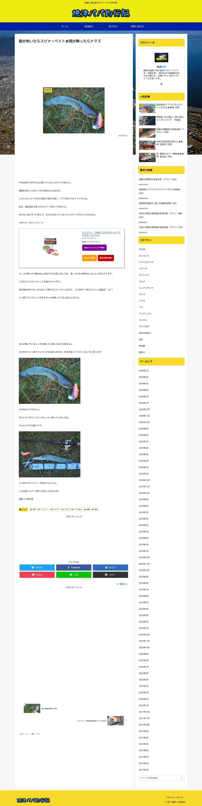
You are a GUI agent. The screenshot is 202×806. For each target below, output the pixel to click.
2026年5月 (144, 384)
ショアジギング (146, 288)
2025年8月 (144, 435)
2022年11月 (144, 641)
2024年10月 (144, 493)
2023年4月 (144, 609)
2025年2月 (144, 467)
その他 (142, 249)
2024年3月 (144, 538)
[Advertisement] (74, 65)
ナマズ (24, 509)
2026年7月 (144, 371)
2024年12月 (144, 480)
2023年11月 (144, 564)
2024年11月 (144, 487)
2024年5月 (144, 525)
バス (141, 307)
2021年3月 (144, 770)
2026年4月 (144, 390)
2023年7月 (144, 590)
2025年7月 (144, 442)
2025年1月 (144, 474)
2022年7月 (144, 667)
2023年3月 (144, 615)
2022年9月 (144, 654)
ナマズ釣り (77, 509)
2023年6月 (144, 596)
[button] (181, 777)
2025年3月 (144, 461)
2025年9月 (144, 429)
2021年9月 (144, 731)
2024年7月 (144, 512)
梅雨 (88, 509)
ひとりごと (144, 256)
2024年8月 (144, 506)
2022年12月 (144, 635)
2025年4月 (144, 454)
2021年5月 (144, 757)
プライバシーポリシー (175, 797)
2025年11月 (144, 416)
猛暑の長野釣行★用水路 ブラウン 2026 (157, 179)
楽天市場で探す (106, 258)
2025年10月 (144, 422)
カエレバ (93, 238)
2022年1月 (144, 705)
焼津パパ (161, 66)
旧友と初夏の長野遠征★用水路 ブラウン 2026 (161, 227)
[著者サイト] (161, 83)
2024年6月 (144, 519)
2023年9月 (144, 577)
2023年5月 (144, 602)
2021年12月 (144, 712)
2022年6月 (144, 673)
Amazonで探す (89, 258)
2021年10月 (144, 725)
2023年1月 (144, 628)
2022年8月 (144, 660)
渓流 (141, 339)
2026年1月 (144, 403)
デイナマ (56, 509)
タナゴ (142, 294)
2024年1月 (144, 551)
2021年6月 (144, 750)
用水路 (142, 346)
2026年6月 (144, 377)
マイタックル (145, 314)
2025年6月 (144, 448)
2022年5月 (144, 680)
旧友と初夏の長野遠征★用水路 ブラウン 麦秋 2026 (160, 215)
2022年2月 (144, 699)
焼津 (96, 509)
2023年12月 (144, 557)
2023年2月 (144, 622)
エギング (143, 269)
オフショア (144, 275)
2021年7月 (144, 744)
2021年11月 (144, 718)
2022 (34, 509)
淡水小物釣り (145, 333)
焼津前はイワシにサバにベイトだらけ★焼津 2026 (159, 191)
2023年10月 (144, 570)
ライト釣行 (144, 326)
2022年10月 (144, 647)
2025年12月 (144, 409)
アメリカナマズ (146, 262)
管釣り (142, 352)
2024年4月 (144, 532)
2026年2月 (144, 396)
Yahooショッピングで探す (94, 248)
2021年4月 (144, 763)
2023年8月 (144, 583)
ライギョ (143, 320)
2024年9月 (144, 499)
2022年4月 (144, 686)
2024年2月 (144, 544)
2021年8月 (144, 738)
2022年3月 (144, 693)
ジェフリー (44, 509)
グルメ (142, 281)
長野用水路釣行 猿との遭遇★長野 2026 (157, 203)
